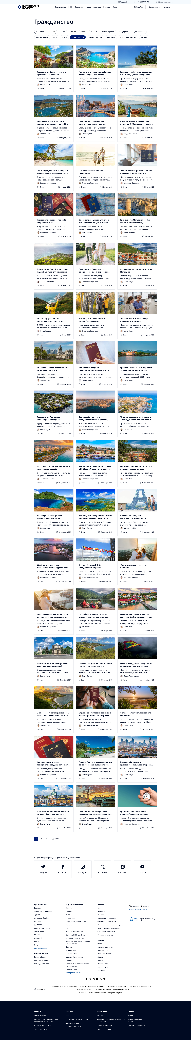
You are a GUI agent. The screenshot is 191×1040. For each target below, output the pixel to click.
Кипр (68, 915)
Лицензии (101, 957)
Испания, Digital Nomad (75, 938)
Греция (69, 912)
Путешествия (139, 32)
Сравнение (79, 7)
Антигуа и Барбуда (41, 918)
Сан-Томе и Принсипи (43, 911)
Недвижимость (95, 37)
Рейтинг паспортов (105, 935)
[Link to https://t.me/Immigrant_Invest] (90, 979)
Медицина (123, 32)
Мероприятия (102, 967)
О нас (115, 7)
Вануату (37, 908)
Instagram (83, 872)
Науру (36, 945)
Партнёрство (102, 964)
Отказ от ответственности (140, 986)
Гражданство (60, 7)
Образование (42, 37)
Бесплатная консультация (159, 7)
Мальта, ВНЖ (71, 950)
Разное (73, 32)
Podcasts (122, 872)
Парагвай (38, 938)
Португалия (70, 918)
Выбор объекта (40, 957)
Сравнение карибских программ (110, 925)
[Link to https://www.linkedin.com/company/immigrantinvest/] (97, 979)
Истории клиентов (93, 7)
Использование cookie (117, 986)
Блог (99, 908)
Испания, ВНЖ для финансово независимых (78, 943)
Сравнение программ (106, 932)
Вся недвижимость (42, 964)
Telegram (43, 872)
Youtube (142, 872)
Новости (101, 912)
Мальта (37, 935)
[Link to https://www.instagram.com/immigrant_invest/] (94, 979)
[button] (54, 68)
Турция (37, 915)
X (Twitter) (103, 872)
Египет (37, 941)
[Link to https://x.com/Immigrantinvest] (101, 979)
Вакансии (101, 970)
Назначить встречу (137, 910)
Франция (69, 947)
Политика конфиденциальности (92, 986)
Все (63, 32)
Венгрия (69, 908)
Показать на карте (41, 1026)
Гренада (37, 921)
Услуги (100, 960)
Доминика (38, 925)
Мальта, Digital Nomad (74, 957)
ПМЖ (64, 37)
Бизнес (144, 37)
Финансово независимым (107, 922)
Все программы (40, 948)
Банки (83, 32)
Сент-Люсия (39, 931)
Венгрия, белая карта (74, 932)
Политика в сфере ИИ (82, 989)
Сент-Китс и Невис (42, 928)
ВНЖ (70, 7)
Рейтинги (111, 37)
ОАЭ (67, 928)
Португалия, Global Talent (76, 922)
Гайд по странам (41, 960)
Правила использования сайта (64, 986)
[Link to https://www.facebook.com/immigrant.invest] (87, 979)
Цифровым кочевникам (106, 918)
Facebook (63, 872)
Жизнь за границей (128, 37)
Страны (100, 915)
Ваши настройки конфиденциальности (113, 989)
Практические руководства (108, 928)
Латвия (69, 925)
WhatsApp (139, 7)
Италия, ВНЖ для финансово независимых (77, 965)
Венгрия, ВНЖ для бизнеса (76, 935)
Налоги (94, 32)
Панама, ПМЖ (71, 969)
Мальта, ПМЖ (71, 954)
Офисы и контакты (105, 947)
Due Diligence (108, 32)
